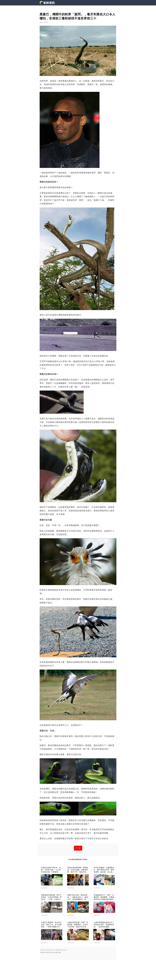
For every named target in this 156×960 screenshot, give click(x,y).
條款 (54, 952)
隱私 (57, 952)
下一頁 (78, 848)
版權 (59, 952)
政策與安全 (49, 952)
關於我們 (43, 952)
